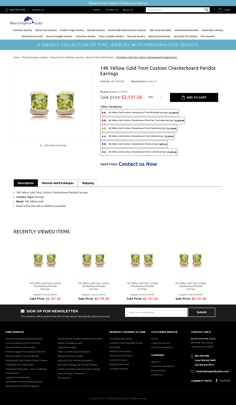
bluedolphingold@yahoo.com (212, 371)
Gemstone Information (121, 355)
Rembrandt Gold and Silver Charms (127, 30)
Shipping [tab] (88, 183)
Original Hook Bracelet (18, 377)
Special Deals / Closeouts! (71, 373)
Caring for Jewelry (118, 368)
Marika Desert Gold (32, 36)
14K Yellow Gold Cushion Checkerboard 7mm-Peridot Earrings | (142, 128)
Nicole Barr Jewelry (212, 30)
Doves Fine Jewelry (46, 30)
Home (96, 9)
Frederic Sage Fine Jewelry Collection (25, 351)
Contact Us (38, 9)
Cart (227, 9)
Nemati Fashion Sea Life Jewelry (22, 356)
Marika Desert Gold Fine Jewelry (22, 386)
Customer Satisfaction (162, 366)
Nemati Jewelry (96, 30)
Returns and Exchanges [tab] (58, 183)
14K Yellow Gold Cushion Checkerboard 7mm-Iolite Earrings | (141, 136)
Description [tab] (26, 183)
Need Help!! (109, 164)
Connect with (201, 380)
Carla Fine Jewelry (85, 36)
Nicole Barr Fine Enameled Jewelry (24, 381)
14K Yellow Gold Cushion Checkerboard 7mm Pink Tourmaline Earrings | (146, 120)
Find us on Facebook (162, 347)
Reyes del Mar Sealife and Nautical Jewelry (80, 338)
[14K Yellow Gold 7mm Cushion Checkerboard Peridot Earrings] (53, 135)
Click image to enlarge (55, 145)
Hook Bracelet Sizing (120, 338)
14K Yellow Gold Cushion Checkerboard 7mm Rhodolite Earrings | (143, 112)
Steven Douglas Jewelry (59, 36)
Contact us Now (137, 163)
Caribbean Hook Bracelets (19, 364)
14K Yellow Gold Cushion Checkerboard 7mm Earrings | (137, 144)
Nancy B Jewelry (136, 36)
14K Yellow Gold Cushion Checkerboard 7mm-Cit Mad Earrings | (142, 152)
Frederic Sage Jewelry (72, 30)
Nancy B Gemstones (159, 36)
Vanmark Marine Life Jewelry (20, 347)
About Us (128, 9)
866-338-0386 (17, 9)
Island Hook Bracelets (187, 30)
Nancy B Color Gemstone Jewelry (75, 360)
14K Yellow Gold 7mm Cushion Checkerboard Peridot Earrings (45, 286)
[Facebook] (223, 381)
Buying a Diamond (119, 364)
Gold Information (118, 360)
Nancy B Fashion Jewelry (70, 356)
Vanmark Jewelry (22, 30)
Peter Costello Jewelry (111, 36)
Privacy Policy (158, 370)
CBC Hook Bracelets (160, 30)
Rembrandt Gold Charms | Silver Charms (26, 360)
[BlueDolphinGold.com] (26, 24)
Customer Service (160, 343)
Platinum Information (120, 351)
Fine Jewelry (207, 36)
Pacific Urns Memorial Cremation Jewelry (79, 369)
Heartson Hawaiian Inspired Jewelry (24, 338)
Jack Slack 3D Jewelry (185, 36)
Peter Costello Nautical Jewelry (74, 351)
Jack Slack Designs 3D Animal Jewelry (77, 364)
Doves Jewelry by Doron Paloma (23, 343)
